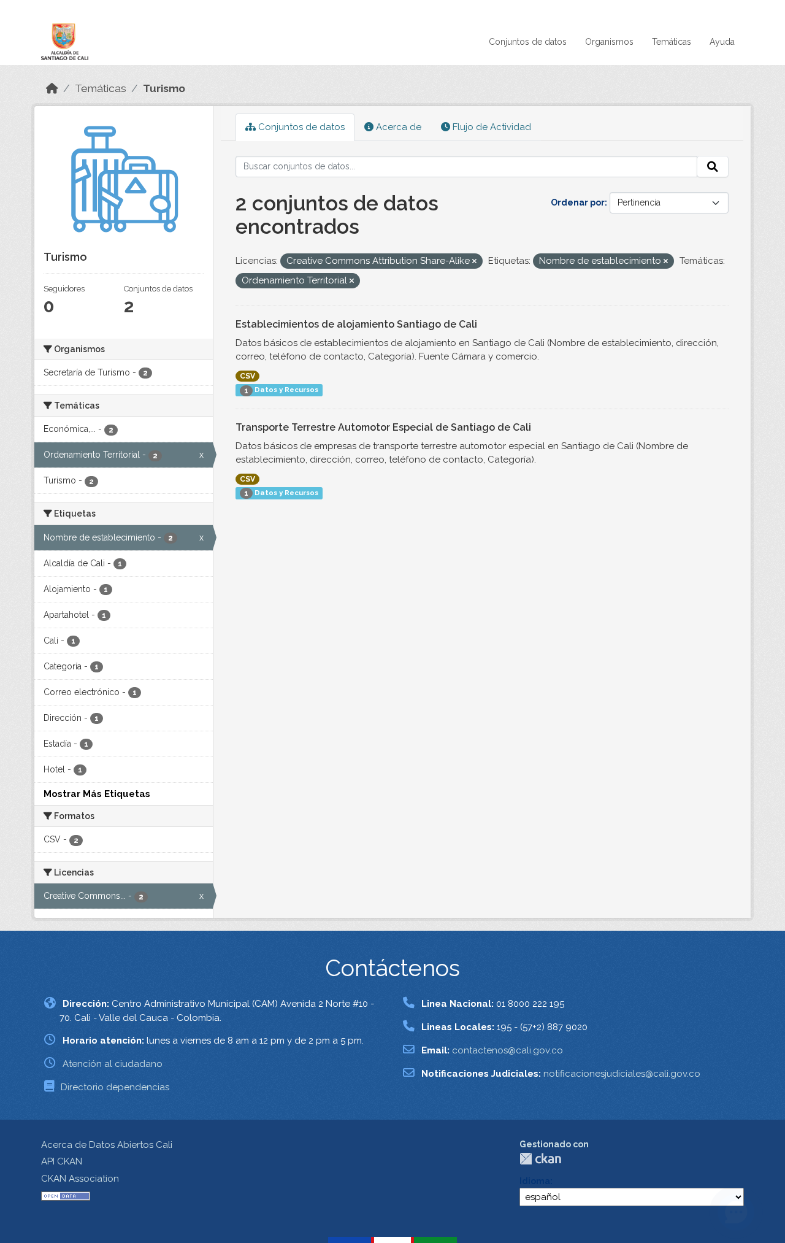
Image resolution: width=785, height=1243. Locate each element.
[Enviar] (713, 167)
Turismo (164, 88)
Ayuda (722, 42)
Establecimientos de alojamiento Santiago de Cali (356, 324)
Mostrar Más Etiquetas (97, 793)
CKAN (540, 1158)
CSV (247, 376)
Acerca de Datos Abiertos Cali (106, 1144)
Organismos (609, 42)
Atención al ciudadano (113, 1063)
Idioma (534, 1181)
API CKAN (61, 1161)
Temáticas (671, 42)
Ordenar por (578, 202)
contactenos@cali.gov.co (507, 1050)
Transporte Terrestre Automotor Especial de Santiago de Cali (383, 427)
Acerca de (397, 127)
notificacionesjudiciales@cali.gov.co (621, 1073)
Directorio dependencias (115, 1087)
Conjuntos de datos (528, 42)
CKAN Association (80, 1178)
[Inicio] (52, 88)
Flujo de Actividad (490, 127)
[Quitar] (474, 262)
